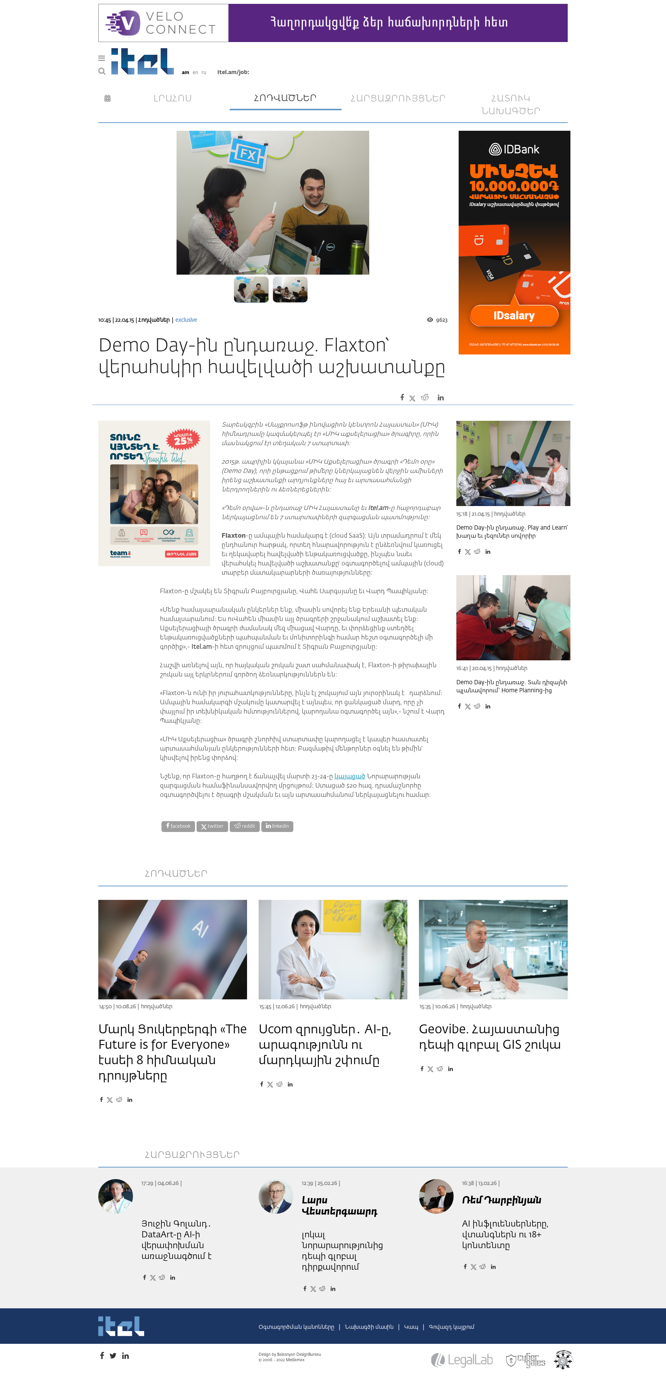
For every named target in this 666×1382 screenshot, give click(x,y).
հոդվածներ (285, 98)
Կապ (412, 1327)
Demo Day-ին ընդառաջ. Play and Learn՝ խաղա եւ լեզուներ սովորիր (512, 532)
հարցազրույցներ (398, 98)
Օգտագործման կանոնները (297, 1327)
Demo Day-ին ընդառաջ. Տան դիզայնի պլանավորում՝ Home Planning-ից (511, 687)
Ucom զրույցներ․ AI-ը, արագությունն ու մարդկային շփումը (325, 1045)
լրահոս (172, 98)
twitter (215, 826)
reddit (248, 826)
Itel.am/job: (233, 72)
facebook (180, 826)
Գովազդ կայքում (451, 1327)
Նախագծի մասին (370, 1327)
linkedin (280, 826)
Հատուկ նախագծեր (511, 105)
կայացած (350, 777)
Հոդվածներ (154, 320)
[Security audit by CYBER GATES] (526, 1360)
